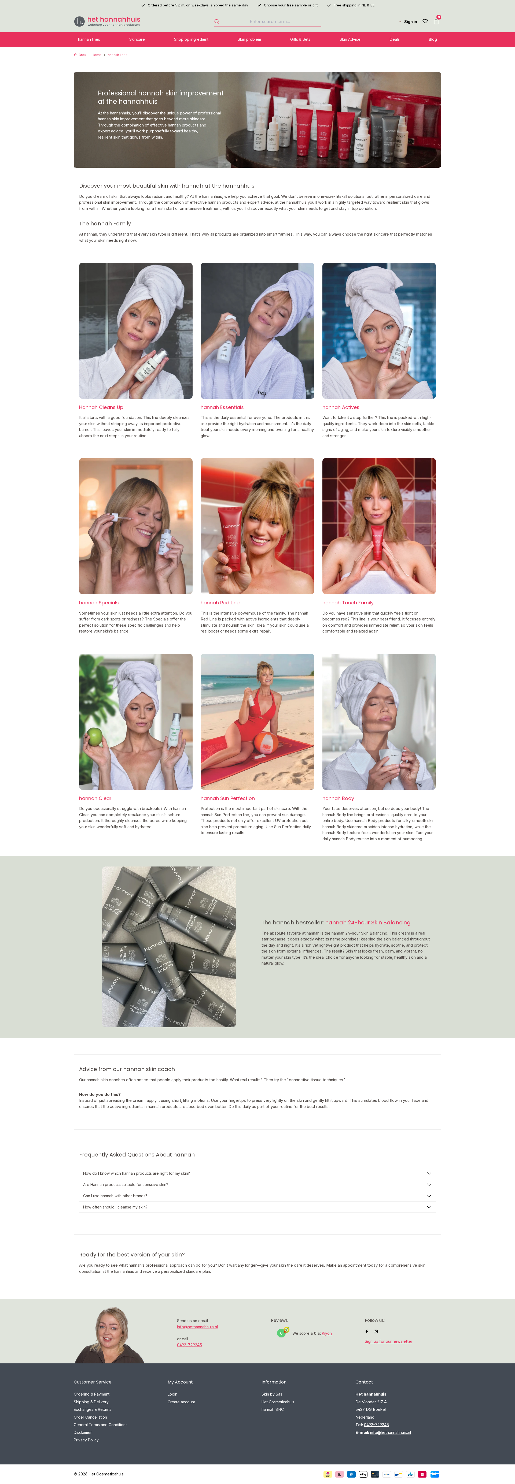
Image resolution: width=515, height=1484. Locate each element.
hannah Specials (99, 602)
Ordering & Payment (91, 1394)
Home (96, 55)
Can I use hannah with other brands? (115, 1195)
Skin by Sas (272, 1394)
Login (172, 1394)
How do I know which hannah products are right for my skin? (136, 1173)
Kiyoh (327, 1333)
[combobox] (267, 21)
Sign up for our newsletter (388, 1341)
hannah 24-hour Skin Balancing (368, 922)
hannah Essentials (222, 407)
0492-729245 (189, 1344)
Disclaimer (83, 1432)
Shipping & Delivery (91, 1402)
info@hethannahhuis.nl (197, 1326)
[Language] (395, 21)
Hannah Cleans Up (101, 407)
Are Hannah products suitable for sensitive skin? (125, 1184)
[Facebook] (367, 1331)
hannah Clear (95, 798)
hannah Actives (340, 407)
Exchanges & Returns (92, 1409)
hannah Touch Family (348, 602)
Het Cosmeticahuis (278, 1402)
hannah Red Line (220, 602)
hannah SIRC (273, 1409)
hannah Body (338, 798)
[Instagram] (376, 1331)
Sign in (410, 21)
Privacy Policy (86, 1440)
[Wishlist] (425, 21)
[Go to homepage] (107, 21)
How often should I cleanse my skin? (115, 1207)
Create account (181, 1402)
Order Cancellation (90, 1417)
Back (82, 55)
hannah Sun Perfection (228, 798)
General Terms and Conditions (100, 1424)
